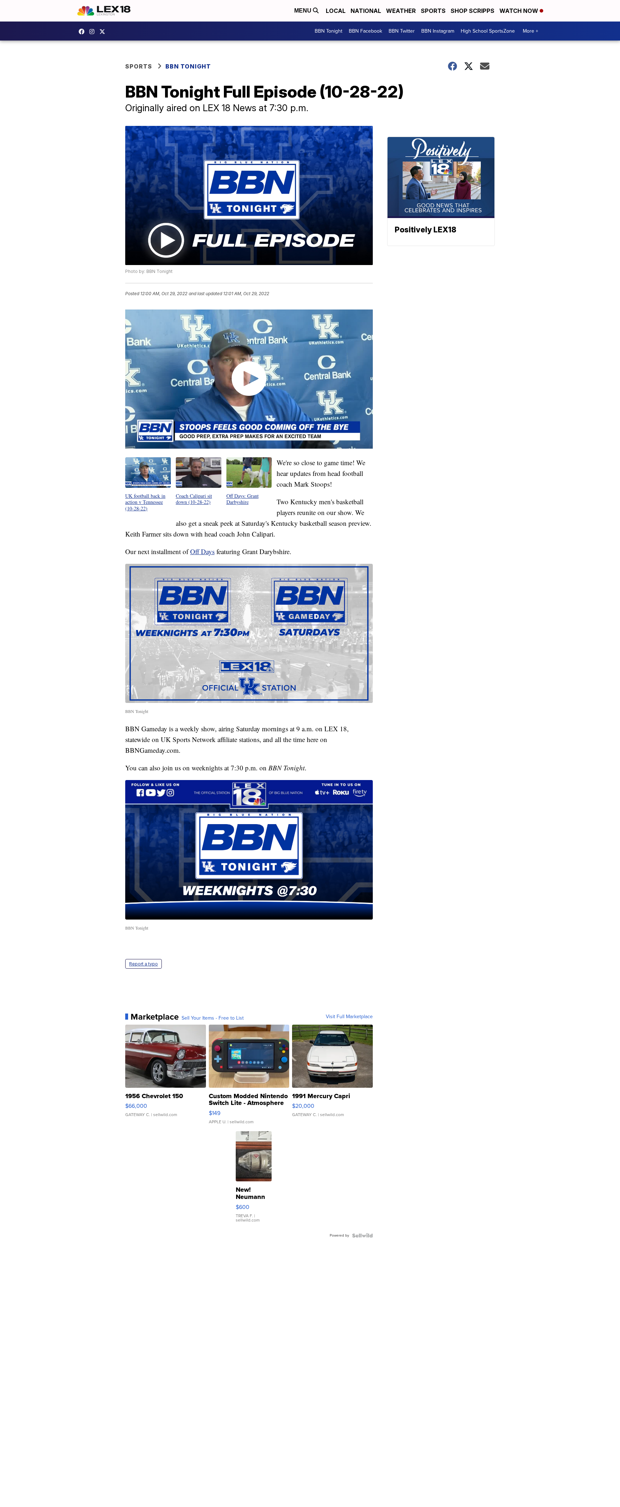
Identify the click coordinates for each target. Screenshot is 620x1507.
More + (530, 31)
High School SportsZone (488, 31)
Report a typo (143, 964)
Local (336, 10)
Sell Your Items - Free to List (213, 1018)
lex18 (83, 31)
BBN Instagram (437, 31)
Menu (303, 11)
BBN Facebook (365, 31)
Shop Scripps (472, 10)
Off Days (202, 551)
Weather (401, 10)
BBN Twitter (402, 31)
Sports (433, 10)
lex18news (104, 31)
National (366, 10)
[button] (148, 484)
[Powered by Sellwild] (362, 1235)
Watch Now (519, 10)
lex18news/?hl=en (93, 31)
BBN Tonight (328, 31)
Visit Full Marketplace (349, 1016)
